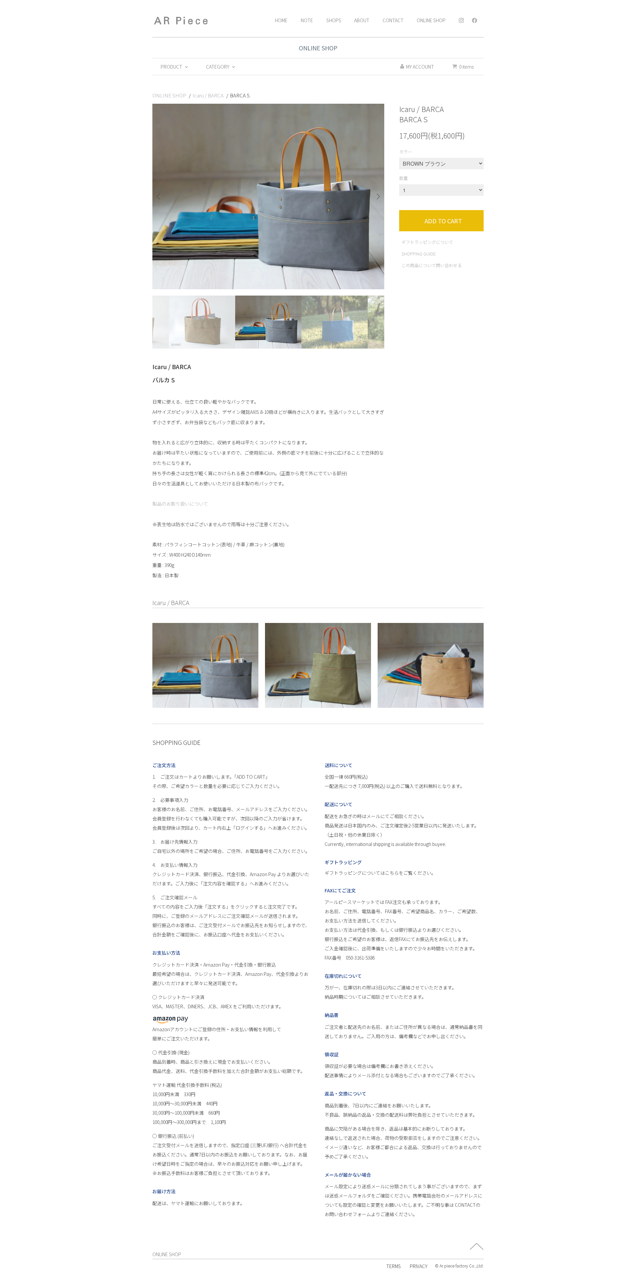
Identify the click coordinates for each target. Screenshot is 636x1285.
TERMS (393, 1266)
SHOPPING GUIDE (418, 254)
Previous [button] (161, 197)
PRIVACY (418, 1266)
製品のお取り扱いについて (180, 503)
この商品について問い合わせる (431, 265)
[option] (268, 196)
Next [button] (376, 197)
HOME (281, 20)
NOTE (307, 20)
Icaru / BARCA (208, 95)
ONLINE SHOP (431, 20)
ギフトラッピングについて (427, 242)
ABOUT (361, 20)
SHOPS (333, 20)
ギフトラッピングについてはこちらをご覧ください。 (380, 872)
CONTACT (393, 20)
